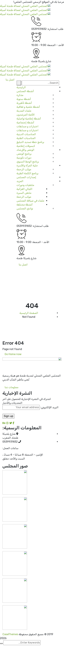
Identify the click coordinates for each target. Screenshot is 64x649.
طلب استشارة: (55, 28)
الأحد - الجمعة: (55, 45)
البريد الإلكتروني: (49, 407)
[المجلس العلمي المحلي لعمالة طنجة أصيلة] (25, 5)
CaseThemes (10, 634)
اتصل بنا (23, 264)
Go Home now (13, 354)
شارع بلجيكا (44, 61)
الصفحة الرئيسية (29, 312)
